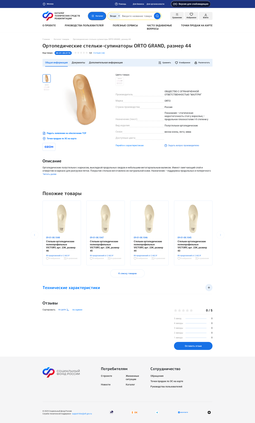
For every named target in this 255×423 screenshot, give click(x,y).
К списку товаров (127, 273)
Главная (46, 39)
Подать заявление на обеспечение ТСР (66, 133)
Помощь (122, 4)
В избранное (184, 63)
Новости (105, 384)
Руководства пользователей (84, 25)
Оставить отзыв (193, 345)
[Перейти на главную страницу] (61, 15)
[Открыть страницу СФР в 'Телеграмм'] (157, 412)
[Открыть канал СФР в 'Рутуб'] (111, 412)
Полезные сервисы (125, 25)
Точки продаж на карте (196, 25)
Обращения (156, 375)
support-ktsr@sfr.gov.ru (82, 414)
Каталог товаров (61, 39)
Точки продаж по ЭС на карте (61, 138)
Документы (78, 62)
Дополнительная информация (106, 62)
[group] (83, 99)
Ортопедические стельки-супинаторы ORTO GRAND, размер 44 (116, 46)
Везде (113, 15)
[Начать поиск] (157, 16)
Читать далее (49, 174)
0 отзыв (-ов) (99, 53)
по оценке (77, 309)
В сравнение (71, 258)
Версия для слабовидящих (193, 4)
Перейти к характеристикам (130, 145)
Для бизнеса (138, 4)
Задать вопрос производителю (183, 145)
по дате (62, 309)
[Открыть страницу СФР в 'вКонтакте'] (183, 412)
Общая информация (56, 62)
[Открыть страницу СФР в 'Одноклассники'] (134, 412)
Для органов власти (155, 4)
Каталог (130, 384)
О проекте (49, 25)
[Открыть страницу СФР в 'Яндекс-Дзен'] (209, 412)
